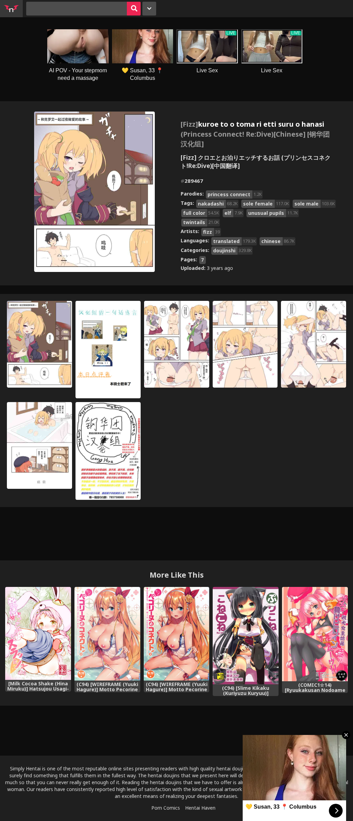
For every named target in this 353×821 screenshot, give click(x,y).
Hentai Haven (200, 807)
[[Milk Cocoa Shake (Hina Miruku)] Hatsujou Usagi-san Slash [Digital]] (38, 633)
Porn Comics (165, 807)
